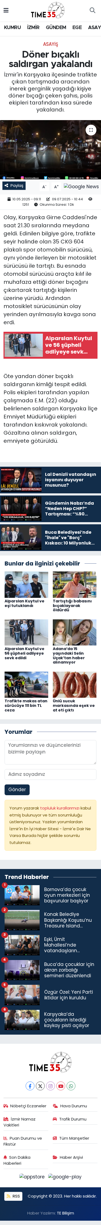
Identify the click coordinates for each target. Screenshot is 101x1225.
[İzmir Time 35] (48, 10)
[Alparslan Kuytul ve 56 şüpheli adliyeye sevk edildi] (26, 632)
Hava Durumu (73, 1106)
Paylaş (17, 185)
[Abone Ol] (81, 186)
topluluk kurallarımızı (60, 808)
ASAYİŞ (50, 44)
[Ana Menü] (6, 10)
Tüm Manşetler (74, 1138)
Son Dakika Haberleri (17, 1160)
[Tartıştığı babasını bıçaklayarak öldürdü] (74, 584)
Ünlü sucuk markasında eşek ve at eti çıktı (74, 705)
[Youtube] (60, 1085)
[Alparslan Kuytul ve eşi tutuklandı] (26, 584)
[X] (40, 1085)
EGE (77, 27)
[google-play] (65, 1178)
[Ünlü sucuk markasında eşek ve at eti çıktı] (74, 684)
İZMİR (33, 27)
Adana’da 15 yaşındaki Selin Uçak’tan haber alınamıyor (69, 655)
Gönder (17, 789)
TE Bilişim (65, 1213)
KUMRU (12, 27)
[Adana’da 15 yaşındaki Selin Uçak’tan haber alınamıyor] (74, 632)
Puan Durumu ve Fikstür (23, 1141)
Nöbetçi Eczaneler (28, 1106)
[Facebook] (30, 1085)
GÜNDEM (56, 27)
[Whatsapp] (71, 1085)
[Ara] (92, 10)
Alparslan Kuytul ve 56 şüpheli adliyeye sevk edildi (24, 653)
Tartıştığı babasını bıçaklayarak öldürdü (72, 605)
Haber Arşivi (71, 1157)
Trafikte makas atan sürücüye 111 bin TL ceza (26, 705)
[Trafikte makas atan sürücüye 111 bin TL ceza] (26, 684)
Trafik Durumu (72, 1119)
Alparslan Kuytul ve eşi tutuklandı (24, 603)
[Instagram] (50, 1085)
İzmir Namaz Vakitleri (20, 1122)
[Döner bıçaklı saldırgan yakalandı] (50, 149)
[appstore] (32, 1178)
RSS (16, 1196)
